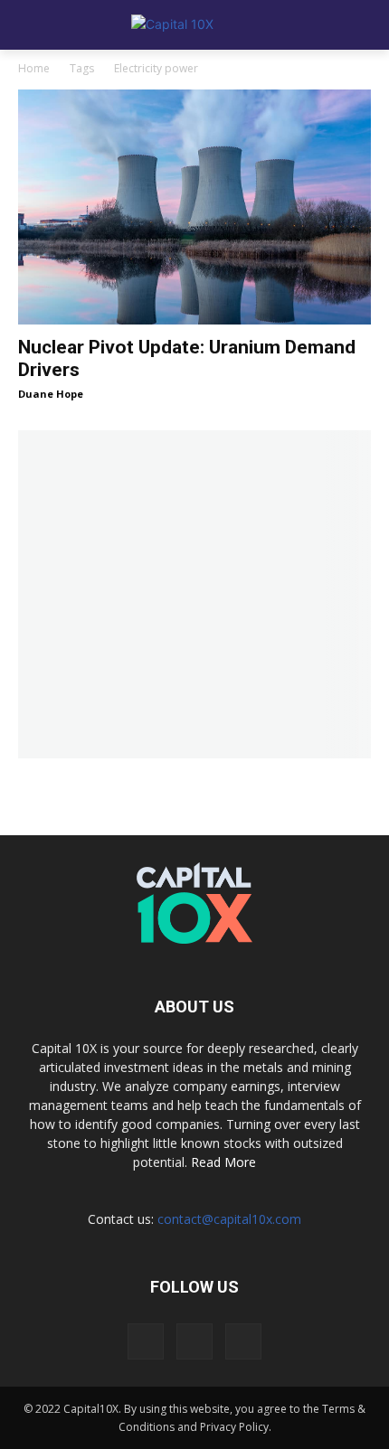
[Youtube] (243, 1341)
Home (34, 68)
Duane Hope (50, 393)
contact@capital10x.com (229, 1219)
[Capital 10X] (194, 25)
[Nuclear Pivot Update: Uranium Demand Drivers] (194, 207)
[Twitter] (194, 1341)
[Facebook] (146, 1341)
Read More (223, 1162)
